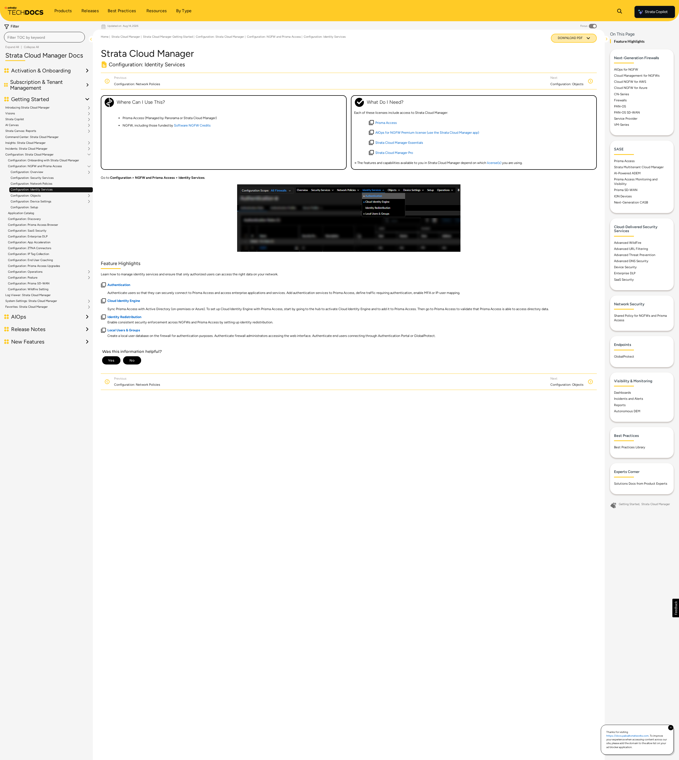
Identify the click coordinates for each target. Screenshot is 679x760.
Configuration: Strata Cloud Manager (29, 154)
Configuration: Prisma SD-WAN (29, 283)
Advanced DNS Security (631, 261)
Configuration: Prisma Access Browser (33, 225)
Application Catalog (21, 213)
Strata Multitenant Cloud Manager (639, 167)
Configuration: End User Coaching (30, 260)
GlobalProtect (624, 356)
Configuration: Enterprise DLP (27, 236)
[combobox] (44, 37)
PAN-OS (620, 106)
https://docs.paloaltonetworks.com (627, 735)
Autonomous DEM (627, 411)
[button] (675, 608)
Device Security (625, 267)
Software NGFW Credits (192, 125)
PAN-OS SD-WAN (627, 112)
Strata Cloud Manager (125, 36)
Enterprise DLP (625, 273)
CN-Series (621, 94)
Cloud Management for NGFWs (637, 75)
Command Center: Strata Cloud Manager (32, 137)
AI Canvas (12, 125)
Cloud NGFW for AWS (630, 82)
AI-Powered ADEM (627, 173)
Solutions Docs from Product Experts (640, 483)
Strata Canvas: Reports (20, 131)
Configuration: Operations (25, 271)
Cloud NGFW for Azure (630, 88)
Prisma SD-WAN (625, 190)
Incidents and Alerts (628, 399)
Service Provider (625, 118)
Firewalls (620, 100)
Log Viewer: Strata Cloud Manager (28, 295)
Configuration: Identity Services (32, 189)
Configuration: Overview (27, 172)
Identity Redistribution (124, 317)
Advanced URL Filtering (631, 249)
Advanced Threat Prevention (634, 255)
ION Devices (623, 196)
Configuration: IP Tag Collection (28, 254)
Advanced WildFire (627, 243)
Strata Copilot (656, 12)
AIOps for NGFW (626, 69)
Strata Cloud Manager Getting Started (168, 36)
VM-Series (621, 125)
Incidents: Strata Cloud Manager (26, 148)
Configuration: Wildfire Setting (28, 289)
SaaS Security (624, 279)
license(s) (494, 163)
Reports (620, 405)
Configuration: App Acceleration (29, 242)
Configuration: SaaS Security (27, 230)
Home (104, 36)
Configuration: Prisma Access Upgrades (34, 266)
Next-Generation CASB (631, 202)
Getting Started (629, 504)
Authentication (118, 285)
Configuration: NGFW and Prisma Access (35, 166)
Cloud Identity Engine (123, 301)
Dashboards (622, 392)
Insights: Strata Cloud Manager (25, 143)
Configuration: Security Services (32, 178)
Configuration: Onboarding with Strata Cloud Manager (43, 160)
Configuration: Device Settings (31, 201)
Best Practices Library (629, 447)
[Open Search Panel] (620, 12)
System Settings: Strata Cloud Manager (31, 301)
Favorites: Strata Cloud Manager (26, 307)
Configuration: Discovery (24, 219)
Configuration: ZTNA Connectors (29, 248)
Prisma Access (624, 161)
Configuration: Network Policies (31, 183)
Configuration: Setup (24, 207)
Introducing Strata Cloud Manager (27, 107)
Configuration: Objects (26, 195)
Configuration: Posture (22, 277)
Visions (10, 113)
